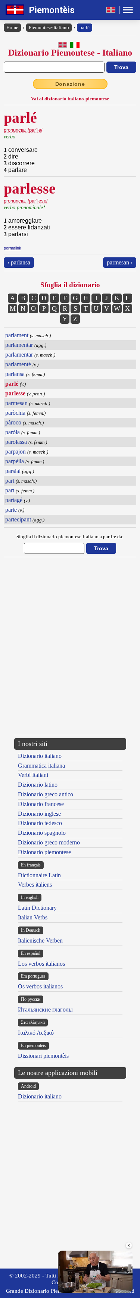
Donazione (70, 84)
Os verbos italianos (40, 986)
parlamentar (19, 345)
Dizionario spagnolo (42, 833)
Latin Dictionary (37, 907)
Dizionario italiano (40, 756)
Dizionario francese (41, 804)
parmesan (16, 403)
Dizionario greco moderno (49, 842)
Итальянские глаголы (45, 1009)
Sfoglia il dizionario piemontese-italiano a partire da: (70, 536)
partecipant (18, 519)
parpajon (15, 451)
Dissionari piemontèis (43, 1056)
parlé (85, 27)
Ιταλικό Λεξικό (36, 1032)
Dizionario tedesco (40, 823)
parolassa (16, 442)
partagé (13, 500)
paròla (12, 432)
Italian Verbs (32, 917)
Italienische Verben (40, 940)
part (9, 480)
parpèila (14, 461)
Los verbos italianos (41, 963)
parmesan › (120, 262)
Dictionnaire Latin (39, 875)
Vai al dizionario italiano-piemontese (70, 98)
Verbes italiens (35, 884)
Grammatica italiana (41, 765)
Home (12, 27)
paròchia (15, 413)
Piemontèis (52, 10)
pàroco (13, 422)
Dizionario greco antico (45, 794)
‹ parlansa (18, 262)
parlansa (15, 374)
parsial (13, 471)
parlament (16, 335)
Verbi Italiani (33, 775)
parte (11, 510)
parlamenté (18, 364)
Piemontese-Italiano (49, 27)
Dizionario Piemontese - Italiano (70, 52)
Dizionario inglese (39, 814)
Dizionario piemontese (44, 852)
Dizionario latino (37, 784)
